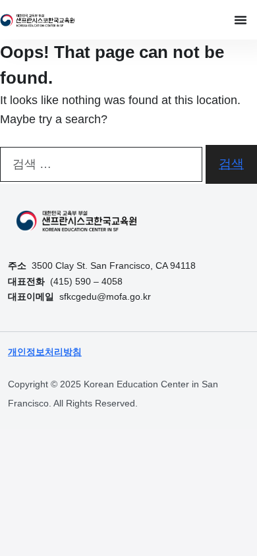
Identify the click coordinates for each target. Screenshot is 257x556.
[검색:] (101, 164)
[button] (240, 20)
